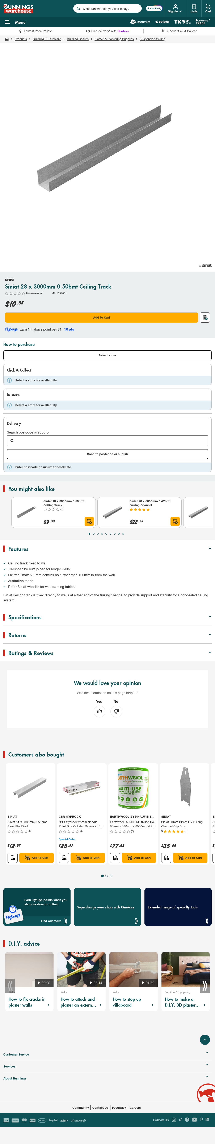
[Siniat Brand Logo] (205, 265)
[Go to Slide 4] (102, 534)
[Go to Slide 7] (114, 534)
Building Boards (78, 39)
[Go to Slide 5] (106, 534)
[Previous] (10, 986)
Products (21, 39)
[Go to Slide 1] (89, 534)
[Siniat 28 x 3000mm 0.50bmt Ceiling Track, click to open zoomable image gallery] (107, 150)
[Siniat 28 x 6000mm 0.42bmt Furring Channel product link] (113, 512)
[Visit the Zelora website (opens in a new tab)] (162, 22)
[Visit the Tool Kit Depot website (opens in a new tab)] (182, 22)
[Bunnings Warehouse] (18, 12)
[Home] (7, 39)
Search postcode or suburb (28, 432)
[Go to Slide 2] (93, 534)
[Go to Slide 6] (110, 534)
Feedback (119, 1107)
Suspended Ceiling (152, 39)
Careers (135, 1107)
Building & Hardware (47, 39)
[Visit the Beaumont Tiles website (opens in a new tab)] (140, 22)
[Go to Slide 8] (119, 534)
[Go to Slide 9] (123, 534)
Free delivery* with (104, 31)
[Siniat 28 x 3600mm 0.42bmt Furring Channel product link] (199, 512)
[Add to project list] (205, 317)
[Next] (205, 986)
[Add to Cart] (89, 521)
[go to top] (205, 1040)
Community (80, 1107)
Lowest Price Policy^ (38, 31)
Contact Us (100, 1107)
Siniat (10, 279)
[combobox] (107, 8)
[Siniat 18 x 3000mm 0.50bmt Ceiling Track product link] (27, 512)
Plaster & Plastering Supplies (114, 39)
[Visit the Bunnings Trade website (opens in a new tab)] (203, 22)
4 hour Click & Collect (182, 31)
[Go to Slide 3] (98, 534)
